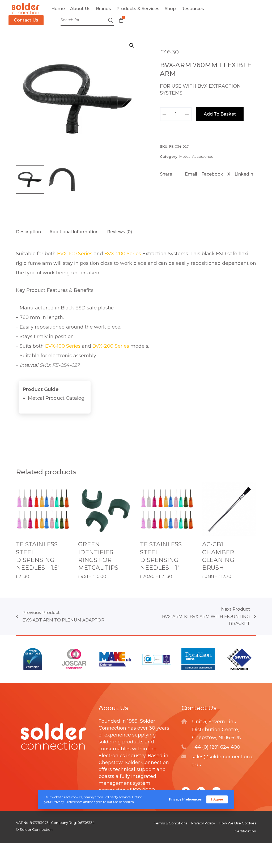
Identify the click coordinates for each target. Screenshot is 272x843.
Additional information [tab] (74, 231)
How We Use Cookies (237, 823)
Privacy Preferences (185, 799)
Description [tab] (28, 231)
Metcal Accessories (196, 156)
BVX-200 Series (122, 254)
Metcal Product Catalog (56, 398)
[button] (132, 45)
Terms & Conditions (170, 823)
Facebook (212, 174)
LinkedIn (244, 174)
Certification (245, 831)
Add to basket (220, 114)
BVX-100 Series (74, 254)
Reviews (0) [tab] (119, 231)
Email (191, 174)
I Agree (217, 799)
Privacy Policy (203, 823)
